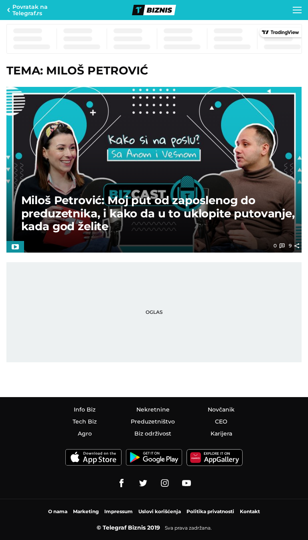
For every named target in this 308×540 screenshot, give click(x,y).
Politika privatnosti (210, 511)
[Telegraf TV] (186, 483)
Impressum (118, 511)
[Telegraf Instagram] (165, 483)
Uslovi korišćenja (159, 511)
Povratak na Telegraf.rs (30, 10)
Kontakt (250, 511)
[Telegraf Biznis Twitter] (143, 483)
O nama (57, 511)
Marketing (86, 511)
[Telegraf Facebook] (121, 483)
